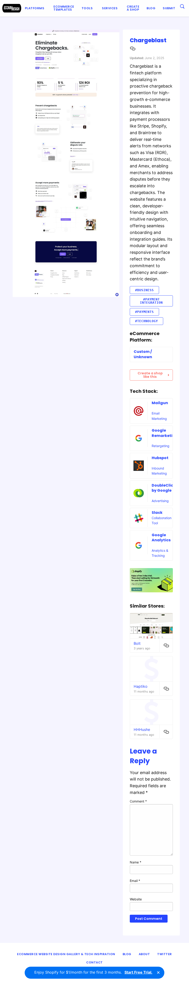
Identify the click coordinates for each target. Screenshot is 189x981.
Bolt (137, 643)
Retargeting (160, 446)
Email (135, 881)
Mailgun (160, 403)
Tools (87, 8)
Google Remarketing (165, 433)
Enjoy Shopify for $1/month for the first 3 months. (93, 972)
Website (136, 899)
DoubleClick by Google (163, 488)
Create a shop (133, 8)
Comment (138, 801)
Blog (151, 8)
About (144, 954)
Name (135, 862)
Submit (169, 8)
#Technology (146, 321)
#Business (144, 290)
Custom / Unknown (143, 354)
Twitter (164, 954)
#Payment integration (151, 300)
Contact (94, 962)
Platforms (34, 8)
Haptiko (141, 686)
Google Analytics (161, 537)
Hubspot (160, 457)
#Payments (144, 312)
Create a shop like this (150, 375)
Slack (157, 512)
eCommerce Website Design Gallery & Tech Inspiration (66, 954)
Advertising (160, 501)
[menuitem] (35, 8)
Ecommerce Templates (63, 8)
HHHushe (142, 729)
